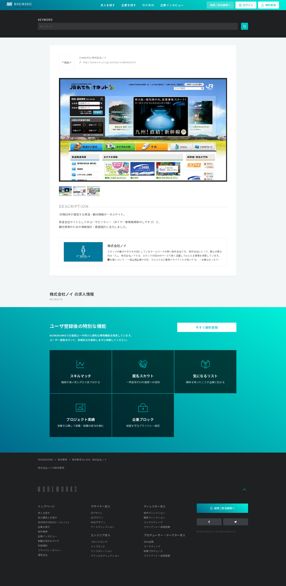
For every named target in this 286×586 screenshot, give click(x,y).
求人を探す (108, 5)
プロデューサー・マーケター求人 (164, 535)
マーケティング (152, 546)
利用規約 (42, 545)
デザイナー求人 (100, 506)
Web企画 (149, 541)
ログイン (248, 5)
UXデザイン (97, 517)
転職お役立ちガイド (48, 540)
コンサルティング (153, 522)
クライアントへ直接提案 (157, 526)
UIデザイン (97, 512)
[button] (244, 489)
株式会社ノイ (99, 57)
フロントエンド (99, 541)
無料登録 (270, 5)
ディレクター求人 (155, 506)
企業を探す (128, 5)
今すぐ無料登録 (207, 327)
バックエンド (98, 546)
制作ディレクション (154, 512)
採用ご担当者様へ (220, 5)
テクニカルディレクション (105, 555)
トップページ (46, 506)
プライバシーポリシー (50, 550)
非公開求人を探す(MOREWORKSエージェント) (53, 520)
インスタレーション (101, 551)
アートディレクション (102, 526)
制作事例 (148, 5)
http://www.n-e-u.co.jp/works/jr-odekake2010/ (109, 62)
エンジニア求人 (100, 535)
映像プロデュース (153, 551)
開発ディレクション (154, 517)
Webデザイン (98, 522)
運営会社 (42, 554)
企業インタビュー (172, 5)
